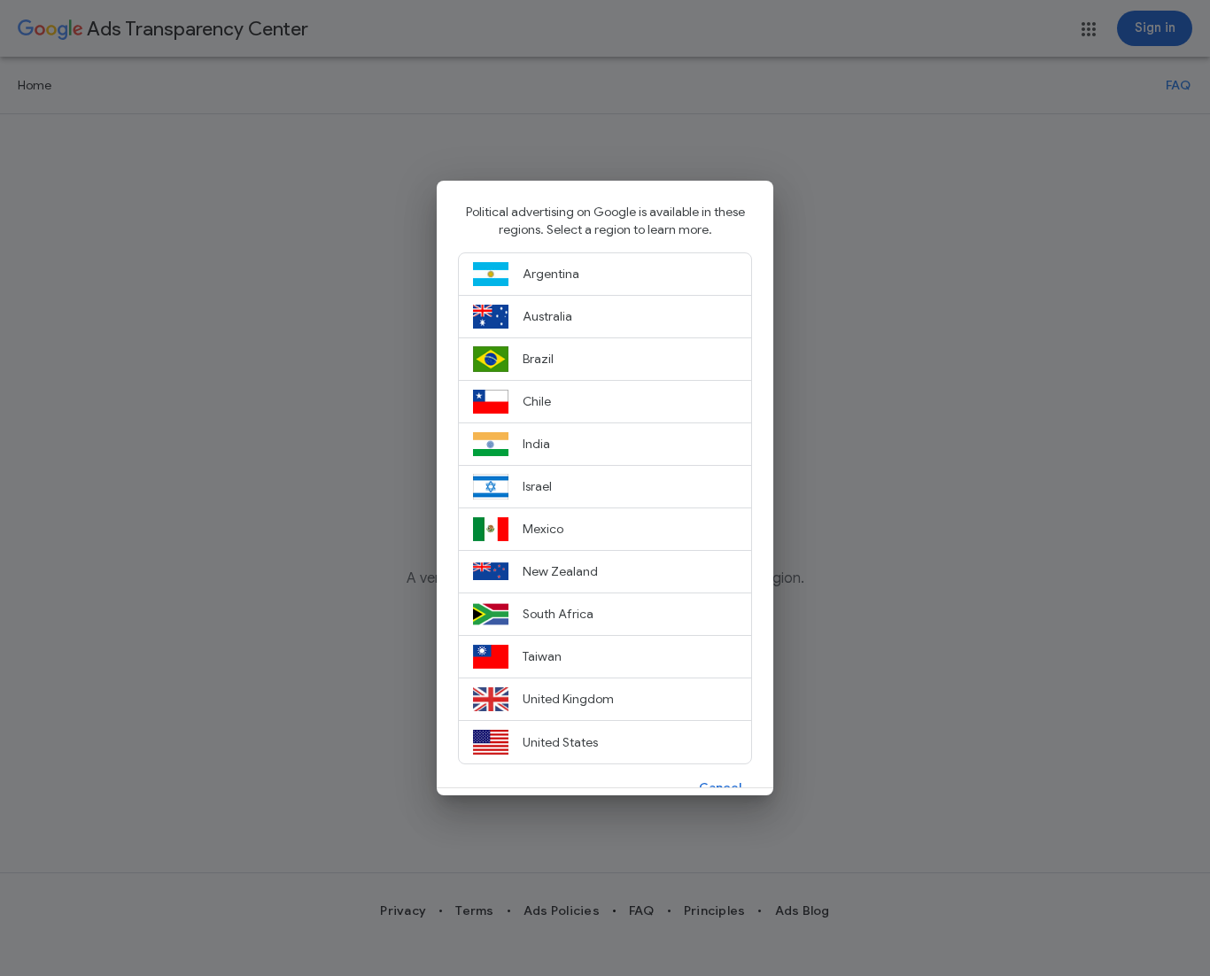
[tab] (605, 274)
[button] (720, 787)
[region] (605, 495)
